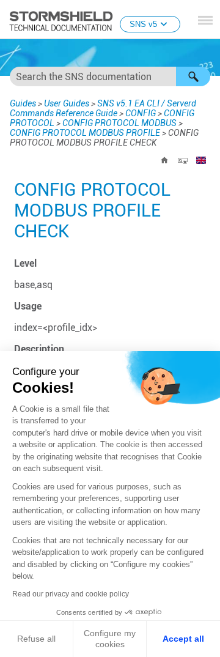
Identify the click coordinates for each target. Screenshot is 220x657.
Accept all (183, 639)
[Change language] (201, 160)
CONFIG (140, 113)
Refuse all (36, 639)
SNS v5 (143, 24)
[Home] (164, 160)
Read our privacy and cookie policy (70, 594)
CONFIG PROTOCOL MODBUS (119, 123)
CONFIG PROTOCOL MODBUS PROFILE (85, 133)
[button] (193, 76)
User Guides (66, 103)
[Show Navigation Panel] (205, 20)
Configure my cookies (110, 638)
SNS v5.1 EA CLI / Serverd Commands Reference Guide (103, 108)
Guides (23, 103)
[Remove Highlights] (182, 160)
